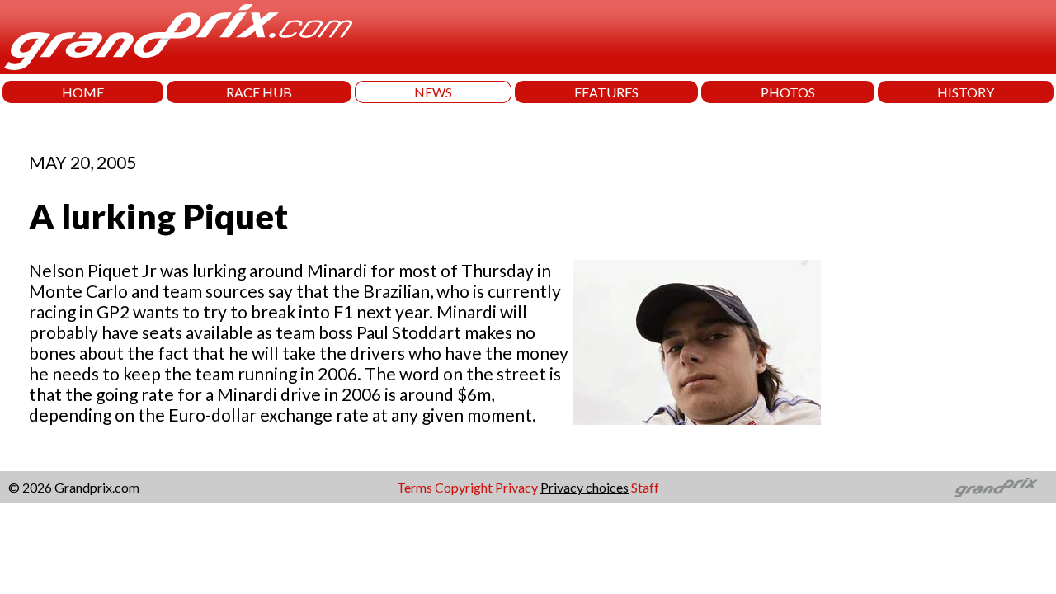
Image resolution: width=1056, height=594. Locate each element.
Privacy (516, 487)
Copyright (464, 487)
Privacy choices (584, 487)
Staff (645, 487)
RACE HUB (259, 92)
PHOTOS (788, 92)
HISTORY (965, 92)
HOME (83, 92)
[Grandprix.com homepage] (996, 487)
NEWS (433, 92)
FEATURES (606, 92)
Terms (414, 487)
